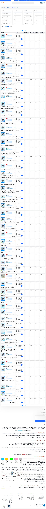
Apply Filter (6, 26)
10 (16, 35)
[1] (22, 39)
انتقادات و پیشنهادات (31, 498)
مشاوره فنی (43, 495)
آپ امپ (22, 496)
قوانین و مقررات (32, 499)
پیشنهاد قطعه (42, 496)
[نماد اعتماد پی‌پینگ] (9, 506)
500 (16, 60)
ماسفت (22, 497)
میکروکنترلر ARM (21, 499)
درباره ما (33, 495)
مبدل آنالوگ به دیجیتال (20, 495)
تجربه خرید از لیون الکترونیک (30, 497)
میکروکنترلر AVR (21, 498)
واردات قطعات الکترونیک (41, 497)
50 (16, 128)
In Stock (10, 26)
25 (16, 66)
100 (16, 36)
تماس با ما (32, 496)
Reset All (3, 26)
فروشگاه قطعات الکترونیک (41, 498)
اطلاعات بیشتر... (12, 0)
